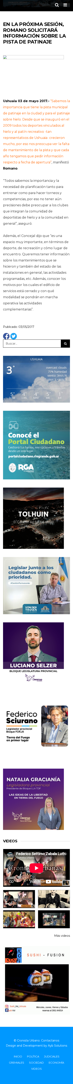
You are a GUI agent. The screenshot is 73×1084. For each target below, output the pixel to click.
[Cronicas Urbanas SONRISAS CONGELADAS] (19, 919)
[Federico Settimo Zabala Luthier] (19, 899)
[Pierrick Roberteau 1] (54, 899)
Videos (36, 1068)
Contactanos (50, 1040)
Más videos (62, 936)
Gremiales (16, 1062)
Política (33, 1056)
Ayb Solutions (57, 1045)
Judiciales (51, 1056)
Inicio (18, 1056)
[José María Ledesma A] (54, 919)
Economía (56, 1062)
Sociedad (36, 1062)
